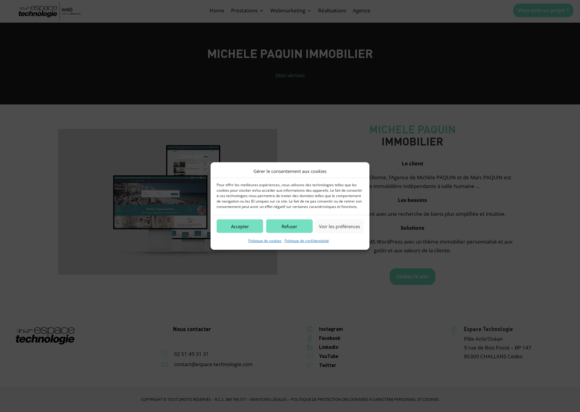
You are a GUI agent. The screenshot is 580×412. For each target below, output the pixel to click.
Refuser (289, 226)
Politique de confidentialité (307, 240)
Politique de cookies (265, 240)
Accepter (240, 226)
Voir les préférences (339, 226)
